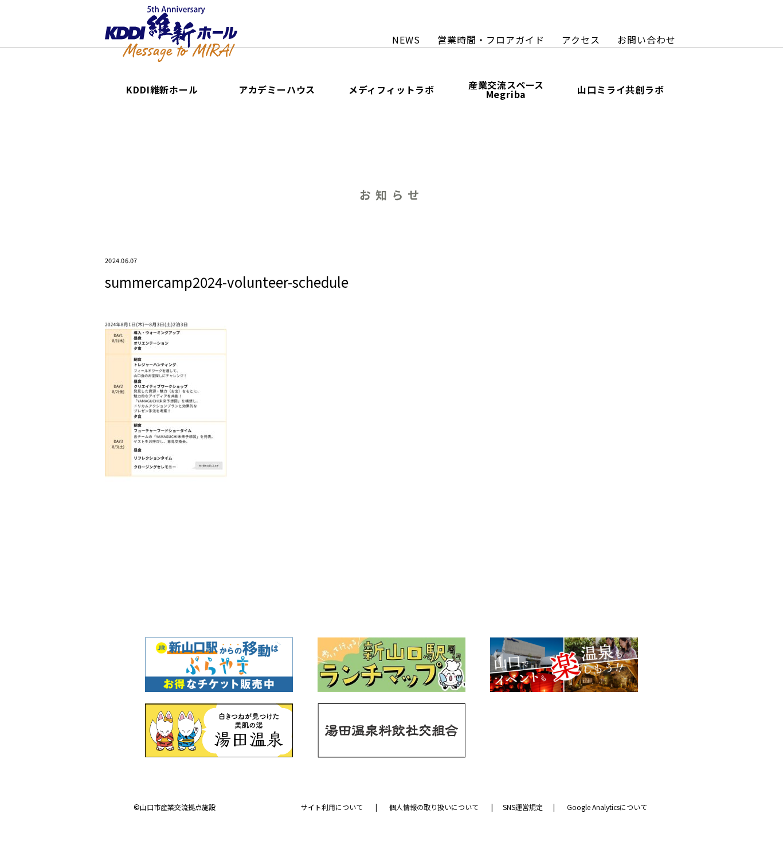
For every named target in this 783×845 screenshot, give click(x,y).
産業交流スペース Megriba (506, 89)
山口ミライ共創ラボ (620, 89)
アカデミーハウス (276, 89)
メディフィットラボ (391, 89)
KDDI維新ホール (162, 89)
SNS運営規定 (523, 807)
